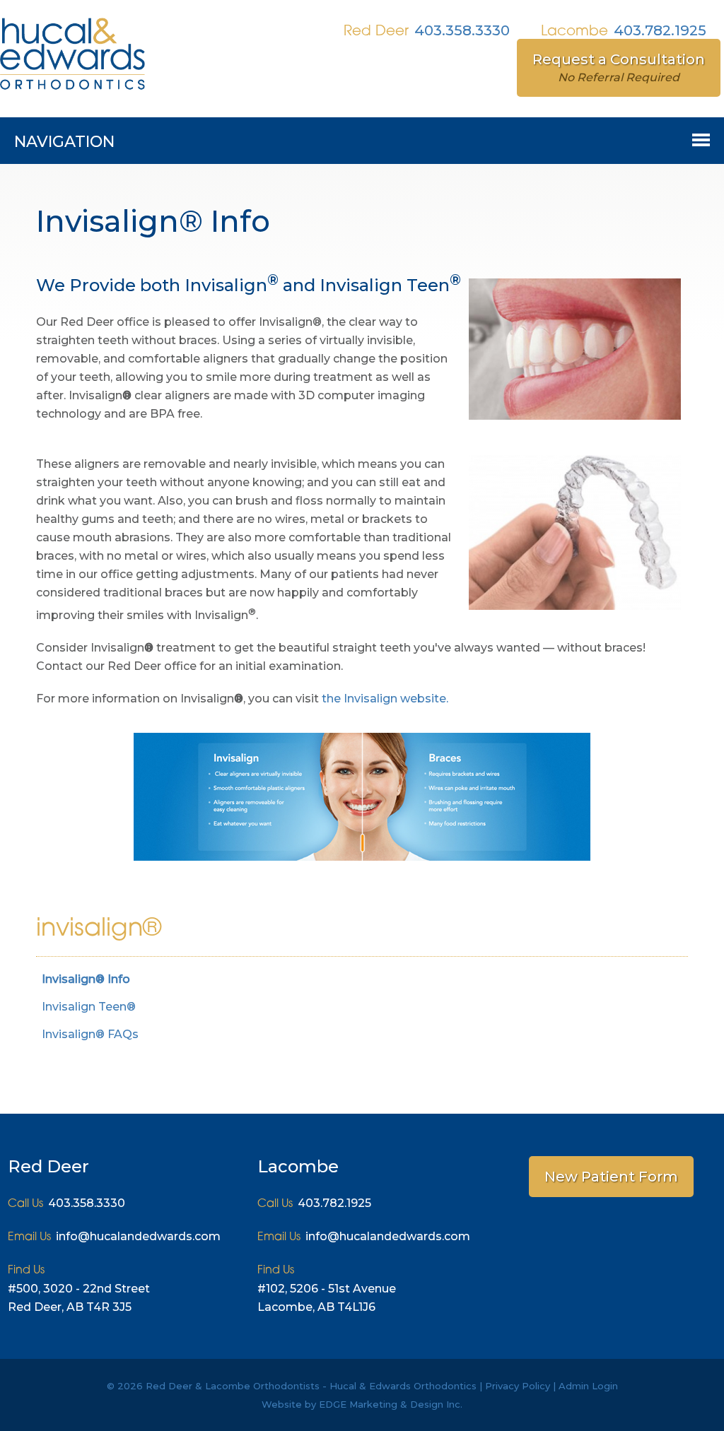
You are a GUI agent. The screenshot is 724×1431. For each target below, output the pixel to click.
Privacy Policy (517, 1385)
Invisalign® (98, 929)
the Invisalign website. (385, 698)
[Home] (72, 91)
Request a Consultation (618, 67)
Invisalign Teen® (89, 1006)
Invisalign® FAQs (90, 1034)
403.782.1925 (660, 30)
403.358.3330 (462, 30)
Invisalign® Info (86, 979)
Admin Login (588, 1385)
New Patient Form (611, 1176)
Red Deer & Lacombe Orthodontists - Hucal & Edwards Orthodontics (311, 1385)
